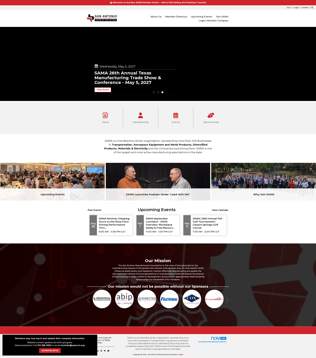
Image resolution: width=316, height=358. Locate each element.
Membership (140, 122)
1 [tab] (154, 92)
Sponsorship (211, 122)
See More (102, 81)
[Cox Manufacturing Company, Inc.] (158, 299)
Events (175, 122)
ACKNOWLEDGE (49, 350)
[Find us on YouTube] (104, 350)
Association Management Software (212, 342)
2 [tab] (158, 92)
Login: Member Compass (213, 20)
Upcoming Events (201, 16)
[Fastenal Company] (135, 299)
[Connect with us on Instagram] (101, 350)
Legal (180, 354)
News (105, 122)
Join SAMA (222, 16)
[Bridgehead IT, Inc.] (180, 299)
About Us (156, 16)
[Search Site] (312, 7)
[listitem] (290, 7)
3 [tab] (162, 92)
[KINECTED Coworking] (113, 299)
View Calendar (220, 210)
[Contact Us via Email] (108, 350)
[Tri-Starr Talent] (203, 299)
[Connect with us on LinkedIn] (97, 350)
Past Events (94, 210)
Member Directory (176, 16)
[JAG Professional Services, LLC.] (225, 299)
